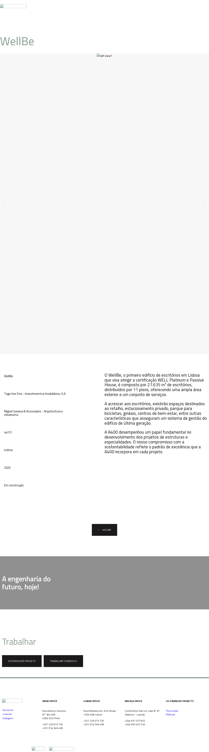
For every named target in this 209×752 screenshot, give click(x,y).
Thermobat (172, 711)
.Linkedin (7, 714)
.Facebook (7, 710)
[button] (4, 203)
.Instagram (7, 718)
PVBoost (170, 714)
